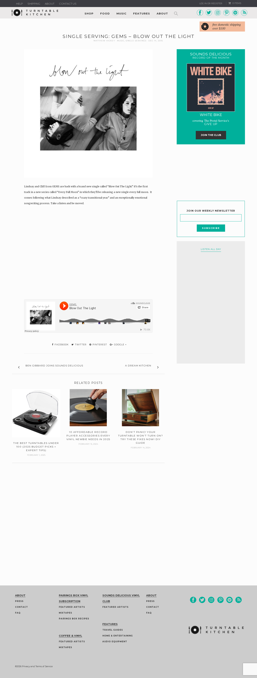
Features (141, 13)
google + (120, 344)
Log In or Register (210, 3)
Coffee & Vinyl (70, 635)
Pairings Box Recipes (74, 618)
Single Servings (136, 41)
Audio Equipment (114, 641)
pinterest (99, 344)
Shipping (34, 3)
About (49, 3)
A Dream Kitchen (138, 365)
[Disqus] (88, 513)
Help (19, 3)
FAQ (17, 613)
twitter (80, 344)
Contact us (67, 3)
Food (105, 13)
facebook (61, 344)
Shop (89, 13)
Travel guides (112, 630)
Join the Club (211, 135)
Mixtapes (65, 613)
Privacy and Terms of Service (37, 666)
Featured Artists (72, 607)
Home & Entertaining (117, 635)
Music (121, 13)
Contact (21, 607)
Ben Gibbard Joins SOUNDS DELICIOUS (54, 365)
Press (19, 601)
